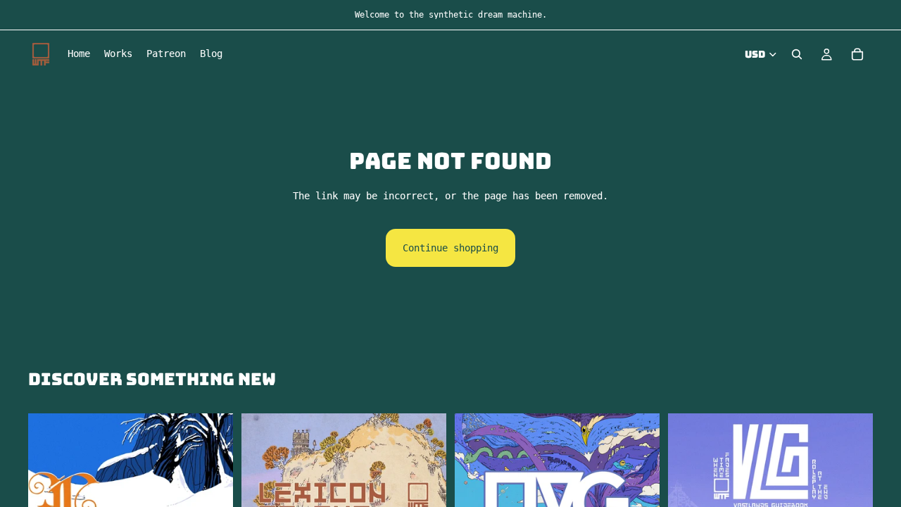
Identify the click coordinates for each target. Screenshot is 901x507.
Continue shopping (450, 248)
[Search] (796, 54)
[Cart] (857, 54)
